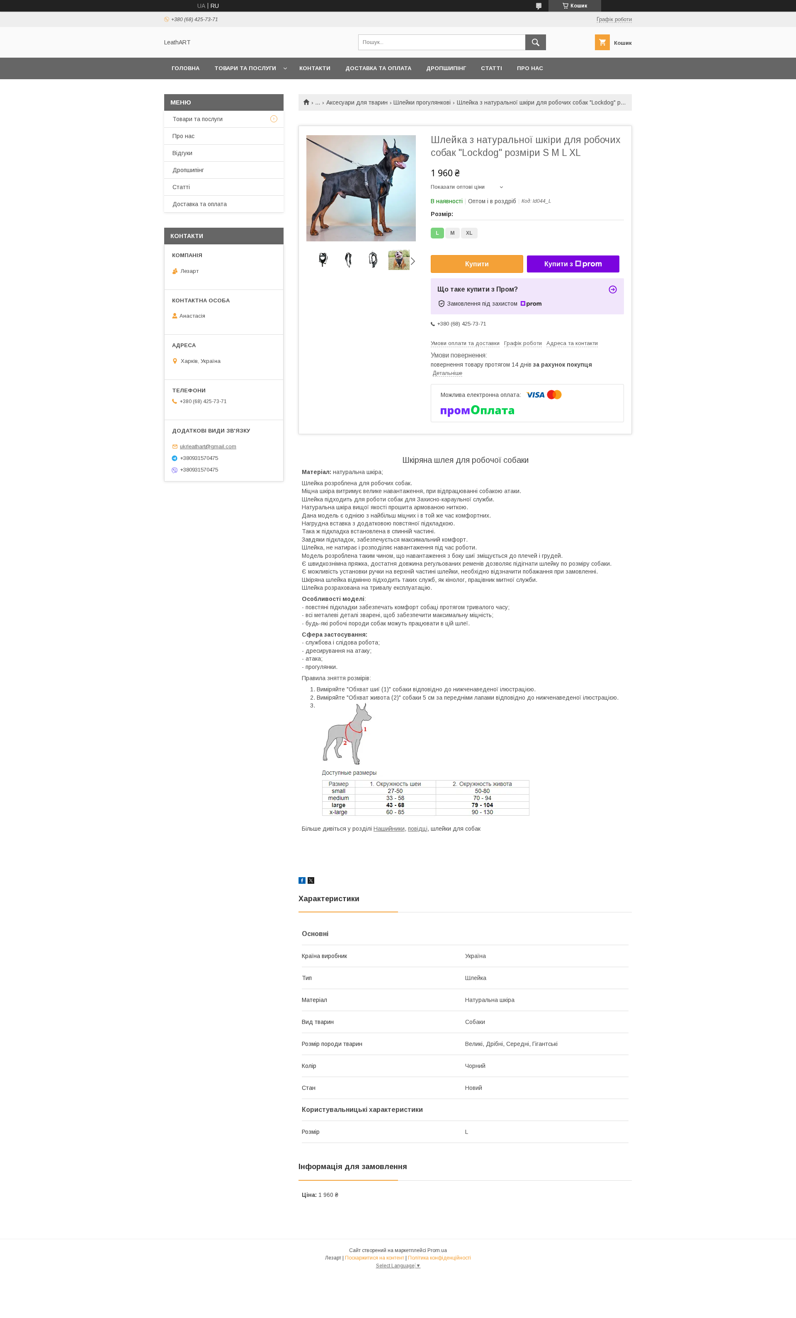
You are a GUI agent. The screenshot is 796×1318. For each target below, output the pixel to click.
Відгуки (182, 153)
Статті (491, 68)
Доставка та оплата (378, 68)
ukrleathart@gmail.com (208, 446)
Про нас (530, 68)
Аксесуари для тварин (357, 102)
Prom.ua (437, 1250)
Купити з (558, 263)
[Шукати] (535, 42)
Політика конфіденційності (439, 1258)
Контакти (314, 68)
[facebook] (302, 881)
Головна (185, 68)
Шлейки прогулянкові (422, 102)
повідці (417, 828)
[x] (311, 881)
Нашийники (389, 828)
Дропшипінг (446, 68)
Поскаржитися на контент (374, 1258)
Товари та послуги (245, 68)
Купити (477, 263)
